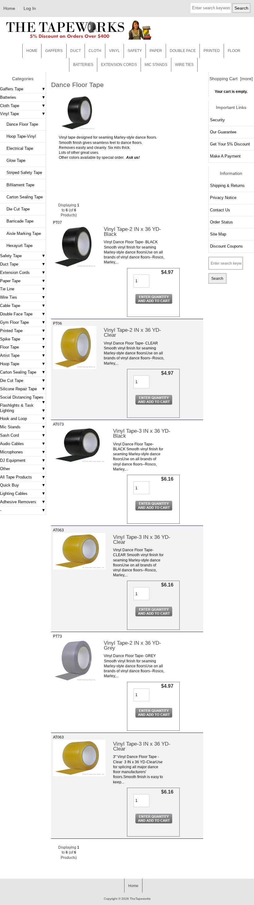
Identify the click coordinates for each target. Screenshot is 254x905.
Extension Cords (15, 272)
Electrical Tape (17, 148)
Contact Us (220, 210)
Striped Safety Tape (22, 172)
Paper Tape (10, 281)
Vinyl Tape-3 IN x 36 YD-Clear (141, 539)
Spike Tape (10, 339)
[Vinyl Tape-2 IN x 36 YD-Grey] (74, 681)
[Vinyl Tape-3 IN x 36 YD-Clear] (79, 568)
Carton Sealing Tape (22, 197)
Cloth (95, 51)
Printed (212, 51)
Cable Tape (10, 305)
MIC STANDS (156, 65)
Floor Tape (9, 347)
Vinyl (114, 51)
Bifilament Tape (18, 185)
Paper (156, 51)
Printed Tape (11, 330)
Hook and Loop (13, 418)
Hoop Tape (9, 364)
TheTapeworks (140, 898)
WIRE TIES (184, 65)
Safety (135, 51)
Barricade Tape (17, 221)
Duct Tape (9, 264)
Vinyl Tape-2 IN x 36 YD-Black (132, 231)
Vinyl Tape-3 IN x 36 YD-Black (141, 433)
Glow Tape (13, 160)
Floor (234, 51)
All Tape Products (16, 477)
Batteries (83, 65)
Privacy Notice (223, 197)
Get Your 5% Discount (230, 144)
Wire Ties (8, 297)
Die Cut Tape (16, 209)
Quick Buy (9, 485)
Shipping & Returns (227, 185)
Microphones (11, 452)
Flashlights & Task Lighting (16, 408)
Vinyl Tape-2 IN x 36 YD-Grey (132, 645)
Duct (75, 51)
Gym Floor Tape (14, 322)
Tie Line (7, 289)
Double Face (183, 51)
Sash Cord (9, 435)
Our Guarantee (223, 132)
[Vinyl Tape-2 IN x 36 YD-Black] (74, 267)
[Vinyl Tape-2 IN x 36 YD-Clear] (74, 368)
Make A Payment (225, 156)
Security (217, 120)
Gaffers (54, 51)
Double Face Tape (16, 314)
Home (9, 8)
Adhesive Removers (18, 502)
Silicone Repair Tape (18, 389)
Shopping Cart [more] (231, 78)
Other (5, 468)
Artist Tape (10, 355)
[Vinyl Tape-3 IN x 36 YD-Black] (79, 462)
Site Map (218, 234)
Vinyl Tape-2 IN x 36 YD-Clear (132, 332)
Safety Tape (11, 255)
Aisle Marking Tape (21, 233)
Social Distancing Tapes (21, 397)
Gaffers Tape (11, 89)
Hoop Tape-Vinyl (19, 136)
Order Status (221, 222)
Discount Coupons (226, 246)
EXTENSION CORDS (119, 65)
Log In (30, 8)
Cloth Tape (9, 105)
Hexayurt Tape (17, 245)
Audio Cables (12, 443)
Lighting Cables (14, 493)
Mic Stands (10, 427)
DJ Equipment (12, 460)
